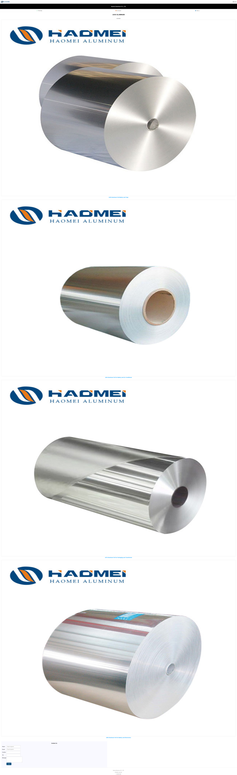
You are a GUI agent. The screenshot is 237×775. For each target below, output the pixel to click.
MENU (235, 1)
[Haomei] (5, 2)
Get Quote (119, 10)
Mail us (198, 10)
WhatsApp (40, 10)
